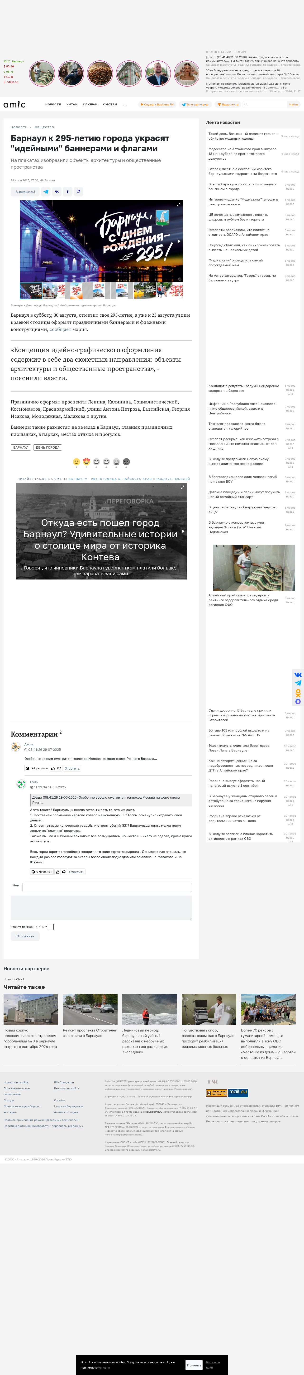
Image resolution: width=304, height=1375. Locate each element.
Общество (44, 127)
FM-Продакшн (64, 1082)
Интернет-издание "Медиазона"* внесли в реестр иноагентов (243, 201)
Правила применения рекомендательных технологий (41, 1120)
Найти (293, 104)
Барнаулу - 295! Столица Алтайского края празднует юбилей (129, 479)
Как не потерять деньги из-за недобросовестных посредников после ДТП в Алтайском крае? (241, 765)
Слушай (90, 104)
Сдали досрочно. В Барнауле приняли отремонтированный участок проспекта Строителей (242, 715)
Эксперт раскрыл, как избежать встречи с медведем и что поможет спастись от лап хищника (244, 443)
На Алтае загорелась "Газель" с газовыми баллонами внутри (242, 277)
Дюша (28, 744)
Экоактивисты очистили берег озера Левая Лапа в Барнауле (239, 747)
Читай (71, 104)
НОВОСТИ (19, 127)
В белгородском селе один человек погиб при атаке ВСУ (243, 479)
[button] (178, 204)
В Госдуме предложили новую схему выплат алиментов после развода (239, 461)
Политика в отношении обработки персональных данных (43, 1126)
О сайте (59, 1100)
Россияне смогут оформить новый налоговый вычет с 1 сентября (237, 783)
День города (47, 447)
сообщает (60, 330)
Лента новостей (223, 122)
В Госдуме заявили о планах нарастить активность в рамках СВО (241, 836)
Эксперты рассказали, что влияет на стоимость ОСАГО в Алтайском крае (239, 232)
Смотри (110, 104)
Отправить (25, 936)
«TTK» (68, 1159)
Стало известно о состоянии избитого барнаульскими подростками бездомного (243, 171)
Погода (9, 1100)
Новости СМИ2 (14, 979)
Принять (194, 1365)
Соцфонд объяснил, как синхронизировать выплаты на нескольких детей (244, 247)
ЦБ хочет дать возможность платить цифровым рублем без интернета (238, 216)
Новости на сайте (16, 1082)
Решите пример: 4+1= (29, 926)
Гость (34, 782)
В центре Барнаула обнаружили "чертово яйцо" (243, 509)
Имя (16, 885)
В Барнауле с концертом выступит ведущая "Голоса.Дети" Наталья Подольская (237, 527)
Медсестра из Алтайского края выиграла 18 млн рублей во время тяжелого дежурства (242, 153)
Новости (53, 104)
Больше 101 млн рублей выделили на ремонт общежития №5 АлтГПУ (239, 732)
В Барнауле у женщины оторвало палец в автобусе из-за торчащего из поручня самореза (243, 800)
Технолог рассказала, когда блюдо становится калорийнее (237, 426)
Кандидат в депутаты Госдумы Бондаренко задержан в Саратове (244, 388)
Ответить (72, 768)
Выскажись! (25, 192)
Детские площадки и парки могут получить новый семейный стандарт (244, 494)
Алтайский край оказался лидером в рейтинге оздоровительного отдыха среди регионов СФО (243, 600)
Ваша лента (229, 104)
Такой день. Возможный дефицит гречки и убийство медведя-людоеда (244, 136)
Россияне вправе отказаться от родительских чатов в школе (235, 818)
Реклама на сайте (66, 1088)
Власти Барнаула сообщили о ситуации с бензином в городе (243, 186)
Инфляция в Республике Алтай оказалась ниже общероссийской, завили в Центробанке (243, 408)
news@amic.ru (153, 1111)
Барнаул (20, 447)
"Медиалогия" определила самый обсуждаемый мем (236, 262)
